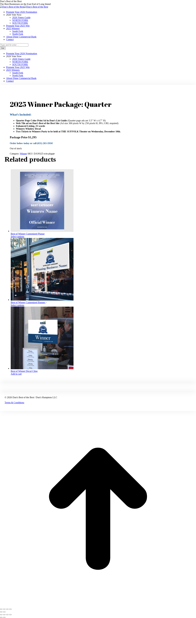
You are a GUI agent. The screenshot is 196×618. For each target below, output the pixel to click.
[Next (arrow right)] (4, 611)
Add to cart (16, 374)
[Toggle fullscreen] (4, 609)
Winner (23, 153)
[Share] (7, 609)
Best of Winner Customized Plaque (28, 233)
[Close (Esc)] (10, 609)
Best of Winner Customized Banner (28, 302)
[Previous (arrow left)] (1, 611)
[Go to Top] (98, 605)
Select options (17, 236)
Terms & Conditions (14, 402)
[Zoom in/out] (1, 609)
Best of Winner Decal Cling (24, 371)
